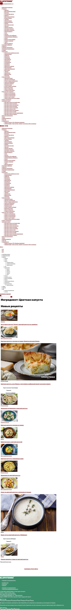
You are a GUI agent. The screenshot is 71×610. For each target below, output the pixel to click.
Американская (8, 54)
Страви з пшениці (8, 41)
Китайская (7, 63)
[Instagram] (2, 126)
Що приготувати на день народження (13, 113)
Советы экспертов (10, 285)
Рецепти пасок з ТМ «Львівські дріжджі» (14, 122)
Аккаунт (4, 585)
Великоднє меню (8, 87)
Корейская (7, 65)
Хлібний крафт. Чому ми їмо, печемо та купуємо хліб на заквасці (20, 123)
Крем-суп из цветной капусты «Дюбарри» (14, 535)
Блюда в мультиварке (9, 39)
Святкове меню (6, 77)
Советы (3, 286)
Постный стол (6, 282)
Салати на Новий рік (9, 82)
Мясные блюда (8, 20)
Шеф (3, 289)
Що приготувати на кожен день (12, 102)
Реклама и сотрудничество (9, 290)
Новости (4, 46)
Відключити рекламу (7, 7)
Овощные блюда (8, 22)
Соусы (6, 38)
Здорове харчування (7, 47)
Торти (5, 42)
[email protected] (8, 595)
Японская (6, 75)
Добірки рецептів (6, 118)
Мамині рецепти (8, 31)
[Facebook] (3, 126)
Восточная (7, 70)
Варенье (6, 10)
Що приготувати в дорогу (10, 114)
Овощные (8, 271)
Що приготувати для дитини (11, 105)
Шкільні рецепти (8, 43)
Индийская (7, 61)
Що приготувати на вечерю (11, 107)
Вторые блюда (8, 18)
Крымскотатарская (9, 66)
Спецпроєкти (5, 121)
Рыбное (6, 23)
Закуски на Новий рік (9, 79)
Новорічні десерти (9, 83)
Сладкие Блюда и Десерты (10, 37)
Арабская (6, 55)
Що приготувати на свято (10, 103)
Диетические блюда (9, 16)
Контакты (6, 291)
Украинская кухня (6, 255)
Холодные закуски (9, 29)
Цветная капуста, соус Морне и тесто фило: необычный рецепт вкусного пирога (25, 384)
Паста (8, 274)
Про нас (4, 119)
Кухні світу (5, 51)
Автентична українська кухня (11, 53)
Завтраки (6, 258)
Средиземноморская (9, 69)
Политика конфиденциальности (10, 589)
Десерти (6, 15)
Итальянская (7, 62)
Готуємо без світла (9, 14)
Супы (5, 33)
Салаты (6, 34)
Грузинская (7, 58)
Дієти (3, 117)
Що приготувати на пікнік (10, 106)
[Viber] (6, 126)
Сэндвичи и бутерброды (10, 35)
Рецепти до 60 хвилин (9, 95)
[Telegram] (5, 126)
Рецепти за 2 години (9, 97)
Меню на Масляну (8, 89)
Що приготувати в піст (10, 109)
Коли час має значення (7, 91)
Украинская (7, 73)
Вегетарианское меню (9, 11)
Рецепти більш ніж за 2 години (12, 98)
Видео (2, 439)
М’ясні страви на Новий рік (11, 81)
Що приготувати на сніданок (11, 110)
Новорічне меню (8, 78)
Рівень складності (6, 99)
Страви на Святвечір (9, 90)
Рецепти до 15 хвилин (9, 93)
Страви (4, 50)
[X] (7, 126)
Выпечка (6, 12)
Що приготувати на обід (10, 111)
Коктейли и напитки (9, 30)
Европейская (7, 59)
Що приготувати (6, 101)
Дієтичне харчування (7, 115)
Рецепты (4, 8)
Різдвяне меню (8, 85)
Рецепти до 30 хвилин (9, 94)
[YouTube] (1, 126)
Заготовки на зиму (9, 24)
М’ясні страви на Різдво (10, 86)
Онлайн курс (5, 582)
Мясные (8, 269)
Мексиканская (7, 67)
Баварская (7, 57)
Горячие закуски (8, 27)
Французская (7, 74)
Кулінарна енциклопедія (8, 49)
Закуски (6, 26)
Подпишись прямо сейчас (31, 569)
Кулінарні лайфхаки (7, 45)
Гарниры (6, 19)
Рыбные (8, 270)
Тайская (6, 71)
